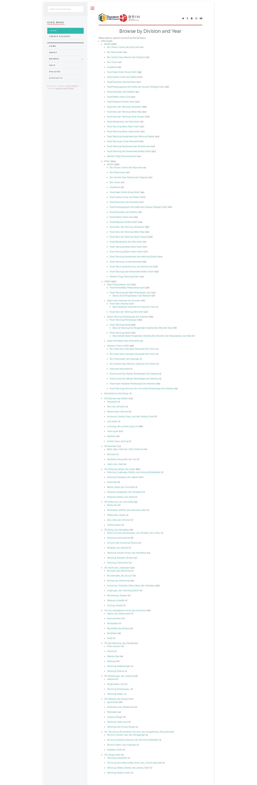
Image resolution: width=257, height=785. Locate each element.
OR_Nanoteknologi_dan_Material (119, 643)
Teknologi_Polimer (115, 671)
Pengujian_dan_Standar (117, 548)
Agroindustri (112, 702)
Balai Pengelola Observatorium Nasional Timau (134, 307)
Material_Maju (113, 656)
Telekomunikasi (114, 525)
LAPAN (107, 281)
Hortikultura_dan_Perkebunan (120, 707)
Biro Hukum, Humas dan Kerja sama (123, 47)
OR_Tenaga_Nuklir (112, 755)
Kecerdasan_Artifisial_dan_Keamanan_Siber (126, 510)
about (53, 52)
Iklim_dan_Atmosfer (116, 407)
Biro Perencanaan (115, 52)
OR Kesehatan (110, 446)
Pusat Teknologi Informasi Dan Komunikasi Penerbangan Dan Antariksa (142, 388)
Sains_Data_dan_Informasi (119, 520)
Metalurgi (111, 661)
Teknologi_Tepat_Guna (117, 722)
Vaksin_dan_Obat (115, 464)
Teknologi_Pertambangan (118, 666)
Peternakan (112, 712)
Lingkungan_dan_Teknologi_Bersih (123, 590)
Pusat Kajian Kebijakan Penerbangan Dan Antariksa (132, 384)
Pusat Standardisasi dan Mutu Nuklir (123, 122)
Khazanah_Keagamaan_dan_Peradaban (124, 492)
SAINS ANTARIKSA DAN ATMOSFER (123, 341)
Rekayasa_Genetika (115, 600)
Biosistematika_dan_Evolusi (119, 576)
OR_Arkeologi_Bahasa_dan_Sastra (119, 469)
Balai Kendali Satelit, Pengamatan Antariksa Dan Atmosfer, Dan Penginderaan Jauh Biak (152, 336)
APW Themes (72, 86)
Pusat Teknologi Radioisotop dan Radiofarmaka (128, 146)
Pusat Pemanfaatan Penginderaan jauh (127, 288)
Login (53, 31)
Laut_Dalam (112, 421)
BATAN (107, 44)
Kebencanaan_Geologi (117, 411)
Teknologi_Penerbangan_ (118, 689)
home (52, 46)
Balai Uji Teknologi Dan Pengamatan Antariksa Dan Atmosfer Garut (143, 328)
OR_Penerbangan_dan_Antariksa (119, 676)
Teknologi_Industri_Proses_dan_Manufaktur (126, 553)
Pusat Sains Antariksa (119, 304)
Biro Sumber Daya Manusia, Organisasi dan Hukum (133, 364)
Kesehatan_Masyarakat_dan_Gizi (121, 459)
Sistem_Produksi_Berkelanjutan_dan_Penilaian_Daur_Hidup (133, 533)
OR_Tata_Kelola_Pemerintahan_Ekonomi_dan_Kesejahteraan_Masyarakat (137, 732)
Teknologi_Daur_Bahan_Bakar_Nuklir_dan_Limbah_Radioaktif (134, 763)
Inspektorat (112, 67)
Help (52, 65)
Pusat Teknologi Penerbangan (123, 320)
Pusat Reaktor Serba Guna (119, 97)
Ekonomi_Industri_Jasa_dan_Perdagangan (126, 735)
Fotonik (110, 651)
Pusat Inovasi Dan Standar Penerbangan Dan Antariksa (134, 374)
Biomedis (111, 454)
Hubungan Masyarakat (120, 369)
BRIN (103, 41)
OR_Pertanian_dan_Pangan (116, 699)
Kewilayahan (112, 623)
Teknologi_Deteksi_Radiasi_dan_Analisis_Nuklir (128, 768)
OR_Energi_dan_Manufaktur (116, 530)
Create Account (60, 36)
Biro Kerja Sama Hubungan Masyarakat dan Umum (133, 349)
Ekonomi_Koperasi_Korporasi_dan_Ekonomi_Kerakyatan (132, 740)
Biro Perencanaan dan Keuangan (124, 359)
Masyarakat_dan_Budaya (118, 628)
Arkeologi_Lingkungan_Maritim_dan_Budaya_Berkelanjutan (134, 472)
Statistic (56, 78)
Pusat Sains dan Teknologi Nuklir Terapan (126, 117)
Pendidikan (112, 633)
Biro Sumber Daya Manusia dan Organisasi (126, 57)
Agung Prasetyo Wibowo (64, 88)
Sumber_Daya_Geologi (117, 441)
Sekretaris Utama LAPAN (118, 346)
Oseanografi (112, 431)
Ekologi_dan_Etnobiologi (118, 581)
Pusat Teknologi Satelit (120, 333)
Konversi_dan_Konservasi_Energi (122, 543)
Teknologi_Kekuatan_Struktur (120, 558)
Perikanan (111, 436)
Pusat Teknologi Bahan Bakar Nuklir (123, 127)
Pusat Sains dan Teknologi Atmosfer (126, 312)
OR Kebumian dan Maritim (116, 398)
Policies (55, 72)
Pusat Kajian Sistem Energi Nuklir (122, 72)
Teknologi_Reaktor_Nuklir (118, 773)
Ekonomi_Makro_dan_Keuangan (121, 745)
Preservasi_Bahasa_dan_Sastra (121, 497)
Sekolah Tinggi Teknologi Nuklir (121, 156)
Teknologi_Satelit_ (115, 694)
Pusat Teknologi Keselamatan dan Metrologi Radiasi (130, 136)
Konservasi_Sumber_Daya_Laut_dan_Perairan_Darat (130, 416)
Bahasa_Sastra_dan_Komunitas (121, 487)
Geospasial (112, 402)
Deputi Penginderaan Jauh (119, 284)
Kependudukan (114, 618)
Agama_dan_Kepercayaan (119, 613)
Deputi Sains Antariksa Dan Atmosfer (123, 301)
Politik (110, 638)
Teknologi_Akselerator (117, 758)
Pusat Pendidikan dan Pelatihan (121, 92)
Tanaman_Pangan (115, 717)
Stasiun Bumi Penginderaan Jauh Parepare (132, 296)
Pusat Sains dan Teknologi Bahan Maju (124, 112)
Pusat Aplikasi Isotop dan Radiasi (122, 77)
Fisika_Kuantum (114, 646)
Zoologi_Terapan (115, 605)
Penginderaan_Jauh (116, 684)
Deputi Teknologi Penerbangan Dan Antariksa (127, 317)
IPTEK (106, 161)
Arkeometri (112, 482)
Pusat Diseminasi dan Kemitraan (121, 82)
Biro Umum (112, 62)
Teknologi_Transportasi (117, 563)
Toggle (92, 8)
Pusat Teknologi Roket (120, 325)
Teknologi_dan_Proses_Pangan (121, 727)
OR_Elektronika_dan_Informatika (118, 502)
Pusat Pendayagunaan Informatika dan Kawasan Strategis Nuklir (135, 87)
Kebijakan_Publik (114, 750)
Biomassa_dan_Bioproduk (119, 571)
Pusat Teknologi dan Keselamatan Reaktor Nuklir (129, 151)
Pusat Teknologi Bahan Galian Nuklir (123, 131)
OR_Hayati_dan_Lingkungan (117, 568)
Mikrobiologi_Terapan (117, 595)
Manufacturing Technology (116, 393)
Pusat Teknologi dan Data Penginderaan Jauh (130, 293)
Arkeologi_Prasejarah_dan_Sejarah (122, 477)
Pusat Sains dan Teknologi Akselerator (124, 107)
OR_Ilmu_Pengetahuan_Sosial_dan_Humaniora (125, 610)
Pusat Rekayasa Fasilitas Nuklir (121, 102)
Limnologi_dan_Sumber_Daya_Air (122, 426)
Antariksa (111, 679)
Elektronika (112, 505)
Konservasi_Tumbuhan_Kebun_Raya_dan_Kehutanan (131, 586)
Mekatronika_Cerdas (116, 515)
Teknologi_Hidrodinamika (118, 538)
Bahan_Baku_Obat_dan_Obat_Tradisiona (125, 449)
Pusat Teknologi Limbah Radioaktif (122, 141)
